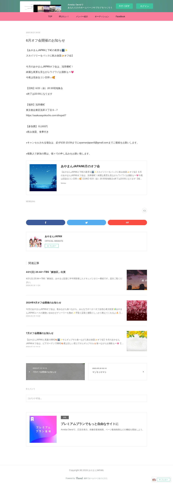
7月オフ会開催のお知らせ (39, 333)
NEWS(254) (30, 201)
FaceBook (120, 16)
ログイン (144, 6)
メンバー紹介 (82, 16)
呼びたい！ (64, 16)
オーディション (102, 16)
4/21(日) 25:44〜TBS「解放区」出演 (45, 272)
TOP (50, 16)
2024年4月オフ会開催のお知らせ (43, 302)
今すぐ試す (124, 5)
